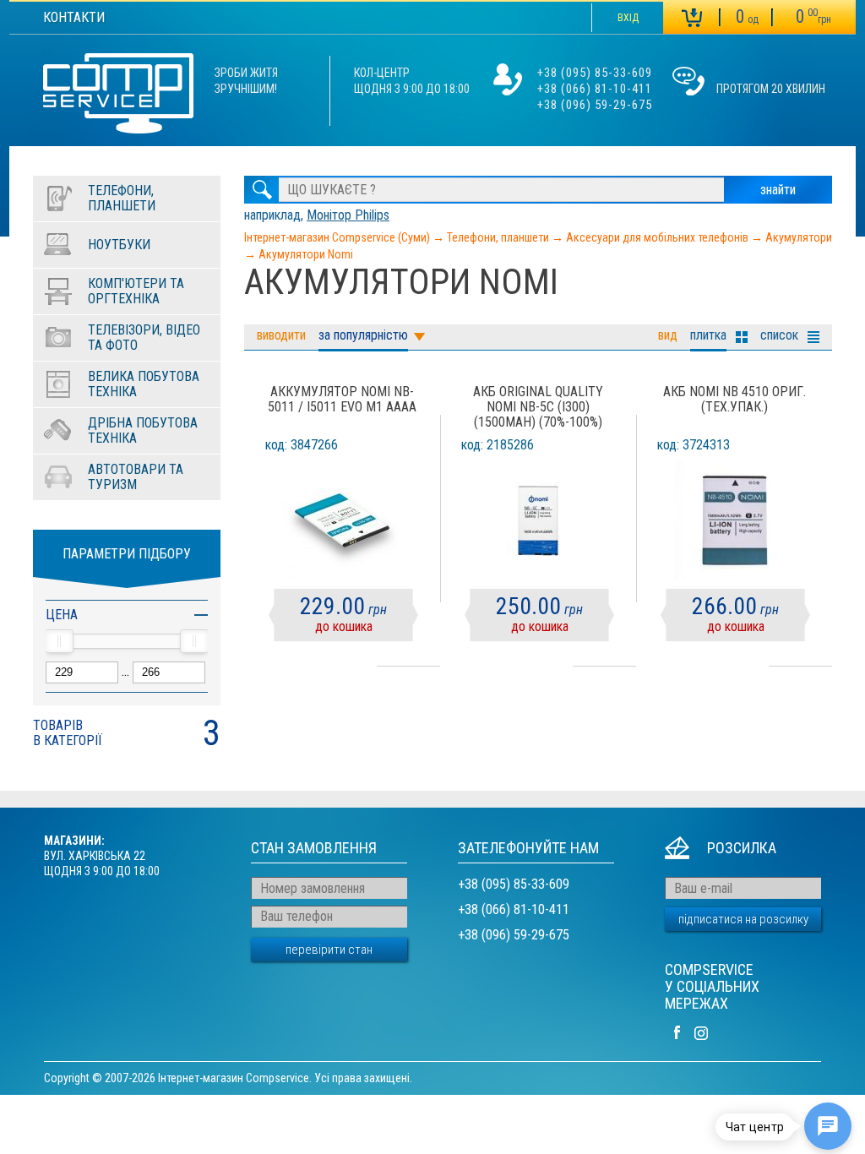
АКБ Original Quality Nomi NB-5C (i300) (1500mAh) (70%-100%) (538, 407)
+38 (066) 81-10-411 (594, 88)
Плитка (708, 335)
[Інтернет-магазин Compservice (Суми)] (118, 95)
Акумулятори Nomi (305, 254)
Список (779, 335)
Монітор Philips (348, 215)
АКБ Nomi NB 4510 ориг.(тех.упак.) (734, 399)
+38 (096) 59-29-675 (594, 104)
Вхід (628, 18)
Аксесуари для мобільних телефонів (657, 237)
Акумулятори (798, 237)
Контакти (74, 17)
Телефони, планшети (498, 237)
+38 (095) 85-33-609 (594, 72)
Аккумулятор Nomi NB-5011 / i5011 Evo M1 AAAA (342, 399)
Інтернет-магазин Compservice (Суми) (337, 237)
